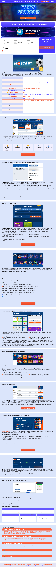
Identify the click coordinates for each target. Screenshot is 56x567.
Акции (34, 1)
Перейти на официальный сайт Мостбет (28, 154)
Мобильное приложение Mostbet (6, 431)
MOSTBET (3, 1)
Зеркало (22, 1)
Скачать (15, 1)
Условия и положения (49, 564)
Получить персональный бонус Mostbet (28, 303)
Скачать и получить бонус (28, 449)
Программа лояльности (7, 564)
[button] (54, 560)
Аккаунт (26, 1)
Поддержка (12, 564)
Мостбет (19, 1)
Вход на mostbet (28, 18)
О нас (18, 564)
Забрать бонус (46, 47)
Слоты (37, 1)
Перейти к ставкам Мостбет (28, 408)
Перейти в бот (30, 33)
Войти (52, 1)
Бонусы (30, 1)
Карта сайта (15, 564)
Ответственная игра (22, 564)
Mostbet (18, 565)
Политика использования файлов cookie (31, 564)
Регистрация (45, 1)
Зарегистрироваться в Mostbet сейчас (28, 244)
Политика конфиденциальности (41, 564)
